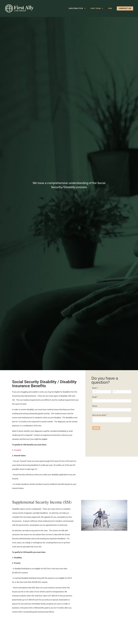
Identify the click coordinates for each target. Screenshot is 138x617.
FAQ (110, 8)
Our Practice (76, 8)
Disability (17, 450)
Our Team (96, 8)
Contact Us (125, 8)
